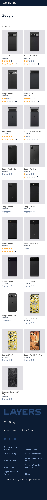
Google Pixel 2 (29, 281)
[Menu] (43, 3)
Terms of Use (31, 449)
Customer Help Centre (10, 448)
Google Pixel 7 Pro (31, 56)
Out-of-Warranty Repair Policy (32, 466)
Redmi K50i (28, 94)
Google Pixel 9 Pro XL (10, 316)
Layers (21, 480)
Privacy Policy (10, 454)
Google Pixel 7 (7, 94)
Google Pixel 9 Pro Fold (33, 355)
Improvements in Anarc (11, 473)
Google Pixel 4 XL (9, 169)
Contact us (9, 467)
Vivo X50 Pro (7, 131)
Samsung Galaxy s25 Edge (10, 393)
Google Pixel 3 (29, 207)
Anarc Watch (12, 430)
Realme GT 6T (7, 355)
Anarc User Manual (33, 454)
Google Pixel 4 (7, 207)
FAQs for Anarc (10, 460)
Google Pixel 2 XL (8, 281)
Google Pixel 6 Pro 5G (32, 131)
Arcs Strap (28, 430)
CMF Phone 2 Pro (30, 318)
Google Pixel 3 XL (9, 243)
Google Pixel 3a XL (31, 243)
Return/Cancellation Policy (34, 459)
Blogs (27, 474)
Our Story (10, 421)
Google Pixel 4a (30, 169)
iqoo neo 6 (6, 56)
